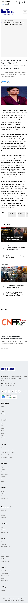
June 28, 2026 (5, 348)
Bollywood (21, 213)
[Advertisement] (14, 42)
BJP (2, 447)
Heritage (3, 590)
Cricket (3, 493)
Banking (3, 471)
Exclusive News (5, 561)
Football (3, 496)
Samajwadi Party (5, 455)
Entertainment (11, 20)
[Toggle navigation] (25, 12)
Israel (2, 433)
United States (4, 426)
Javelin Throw (4, 498)
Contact (3, 411)
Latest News (6, 224)
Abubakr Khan (5, 81)
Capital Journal (5, 467)
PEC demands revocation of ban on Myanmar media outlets (15, 286)
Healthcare (4, 529)
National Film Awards (6, 571)
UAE (2, 435)
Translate (7, 4)
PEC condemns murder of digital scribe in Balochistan (14, 238)
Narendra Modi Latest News (8, 450)
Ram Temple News (5, 546)
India (2, 423)
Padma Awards (4, 580)
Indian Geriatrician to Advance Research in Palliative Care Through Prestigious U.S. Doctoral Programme (16, 248)
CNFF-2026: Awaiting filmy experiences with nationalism (11, 337)
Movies (3, 515)
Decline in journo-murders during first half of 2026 (14, 256)
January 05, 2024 (6, 82)
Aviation (3, 476)
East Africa (3, 438)
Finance (3, 469)
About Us (3, 409)
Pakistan (3, 430)
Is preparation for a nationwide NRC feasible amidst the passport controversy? (12, 275)
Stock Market (4, 474)
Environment (4, 544)
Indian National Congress (7, 452)
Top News (5, 264)
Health (2, 527)
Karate (2, 491)
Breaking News (5, 556)
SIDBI (2, 481)
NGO (2, 542)
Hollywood (3, 517)
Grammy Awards (5, 575)
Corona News (4, 532)
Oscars (3, 578)
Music (2, 512)
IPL (1, 500)
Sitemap (3, 413)
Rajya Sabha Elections (6, 457)
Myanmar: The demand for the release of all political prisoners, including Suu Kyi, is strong (14, 294)
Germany (3, 428)
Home (4, 20)
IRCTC (2, 479)
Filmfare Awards (5, 573)
